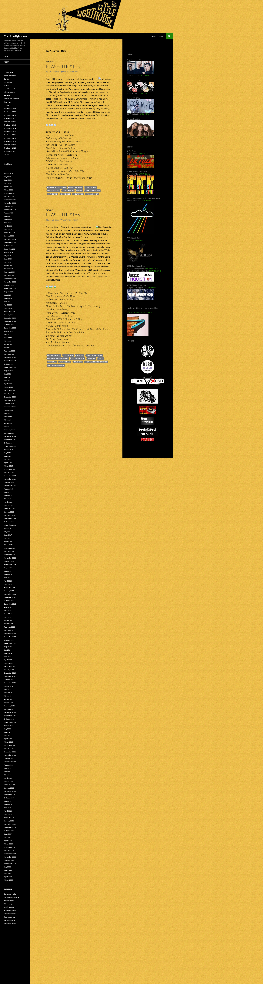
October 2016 (9, 561)
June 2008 (8, 870)
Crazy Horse (91, 187)
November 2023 (10, 282)
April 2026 (8, 187)
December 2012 (10, 712)
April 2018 (8, 502)
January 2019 (9, 472)
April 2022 (8, 344)
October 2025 (9, 206)
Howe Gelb (65, 194)
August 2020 (8, 410)
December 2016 (10, 555)
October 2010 (9, 798)
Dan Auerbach (54, 355)
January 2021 (9, 394)
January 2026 (9, 196)
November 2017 (10, 518)
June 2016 (8, 574)
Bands (6, 79)
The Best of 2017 (10, 138)
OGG (142, 75)
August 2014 (8, 647)
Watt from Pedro (10, 924)
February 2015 (9, 627)
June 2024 (8, 259)
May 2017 (7, 538)
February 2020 (9, 430)
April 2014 (8, 660)
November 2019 (10, 440)
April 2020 (8, 423)
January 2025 (9, 236)
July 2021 (7, 374)
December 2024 (10, 239)
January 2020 (9, 433)
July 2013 (7, 689)
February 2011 (9, 785)
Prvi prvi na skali (10, 910)
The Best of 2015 (10, 131)
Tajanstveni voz (9, 917)
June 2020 (8, 417)
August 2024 (8, 252)
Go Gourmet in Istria (11, 897)
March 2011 (8, 781)
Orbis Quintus (9, 907)
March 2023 (8, 308)
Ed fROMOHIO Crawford (58, 358)
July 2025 (7, 216)
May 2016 (7, 578)
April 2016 (8, 581)
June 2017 (8, 535)
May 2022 (7, 341)
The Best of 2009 (10, 112)
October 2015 (9, 601)
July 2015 (7, 610)
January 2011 (9, 788)
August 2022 (8, 331)
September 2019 (10, 446)
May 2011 (7, 775)
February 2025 (9, 233)
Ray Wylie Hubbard (56, 365)
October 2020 (9, 403)
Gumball (52, 362)
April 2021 (8, 384)
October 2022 (9, 325)
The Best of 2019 (10, 145)
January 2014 (9, 670)
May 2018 (7, 499)
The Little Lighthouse (15, 36)
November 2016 (10, 558)
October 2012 (9, 719)
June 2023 (8, 298)
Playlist (49, 62)
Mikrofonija (8, 904)
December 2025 (10, 200)
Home (153, 36)
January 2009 (9, 850)
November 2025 (10, 203)
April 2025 (8, 226)
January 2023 (9, 315)
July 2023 (7, 295)
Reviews (7, 95)
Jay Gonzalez (64, 362)
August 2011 (8, 765)
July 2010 (7, 801)
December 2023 (10, 279)
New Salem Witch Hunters (96, 362)
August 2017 (8, 528)
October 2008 (9, 860)
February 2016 (9, 587)
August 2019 (8, 449)
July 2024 (7, 256)
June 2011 (8, 772)
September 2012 (10, 722)
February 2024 (9, 272)
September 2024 (10, 249)
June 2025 (8, 219)
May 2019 (7, 459)
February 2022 (9, 351)
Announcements (10, 76)
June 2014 (8, 653)
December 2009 (10, 824)
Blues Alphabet (9, 92)
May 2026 (7, 183)
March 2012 (8, 742)
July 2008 (7, 867)
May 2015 (7, 617)
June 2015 (8, 614)
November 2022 (10, 321)
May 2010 (7, 808)
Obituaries (8, 82)
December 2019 (10, 436)
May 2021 (7, 380)
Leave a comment (70, 72)
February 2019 (9, 469)
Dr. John (80, 355)
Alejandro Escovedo (57, 187)
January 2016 (9, 591)
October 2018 (9, 482)
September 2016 (10, 564)
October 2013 (9, 680)
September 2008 (10, 864)
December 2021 (10, 357)
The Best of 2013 (10, 125)
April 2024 (8, 265)
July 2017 (7, 532)
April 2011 (8, 778)
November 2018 (10, 479)
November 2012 (10, 716)
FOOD (79, 191)
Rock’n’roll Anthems (11, 99)
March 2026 (8, 190)
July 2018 (7, 492)
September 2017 (10, 525)
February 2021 (9, 390)
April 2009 (8, 841)
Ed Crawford (53, 191)
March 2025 (8, 229)
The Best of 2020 (10, 148)
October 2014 (9, 640)
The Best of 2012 (10, 122)
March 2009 (8, 844)
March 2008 (8, 880)
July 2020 (7, 413)
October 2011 (9, 758)
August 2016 (8, 568)
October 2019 (9, 443)
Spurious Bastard (10, 914)
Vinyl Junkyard (9, 89)
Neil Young (78, 194)
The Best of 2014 (10, 128)
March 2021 (8, 387)
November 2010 (10, 795)
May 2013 (7, 696)
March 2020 (8, 426)
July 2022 (7, 334)
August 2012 (8, 726)
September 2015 (10, 604)
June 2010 (8, 804)
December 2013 (10, 673)
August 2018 (8, 489)
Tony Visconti (92, 194)
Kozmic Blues (9, 901)
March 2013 (8, 703)
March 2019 (8, 466)
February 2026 (9, 193)
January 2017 (9, 551)
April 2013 (8, 699)
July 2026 (7, 177)
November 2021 (10, 361)
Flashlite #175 (63, 66)
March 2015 (8, 624)
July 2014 (7, 650)
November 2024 (10, 242)
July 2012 (7, 729)
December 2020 (10, 397)
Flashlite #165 (63, 214)
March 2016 (8, 584)
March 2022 (8, 348)
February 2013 (9, 706)
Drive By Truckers (94, 355)
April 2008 (8, 877)
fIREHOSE (91, 358)
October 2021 (9, 364)
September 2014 (10, 643)
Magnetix (78, 362)
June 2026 (8, 180)
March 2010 (8, 814)
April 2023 (8, 305)
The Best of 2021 (10, 151)
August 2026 (8, 173)
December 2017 (10, 515)
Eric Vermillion (78, 358)
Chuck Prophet (75, 187)
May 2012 (7, 735)
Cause (6, 155)
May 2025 (7, 223)
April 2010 (8, 811)
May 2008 (7, 873)
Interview (7, 102)
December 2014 (10, 633)
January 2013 (9, 709)
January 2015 (9, 630)
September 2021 (10, 367)
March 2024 (8, 269)
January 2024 (9, 275)
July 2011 (7, 768)
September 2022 (10, 328)
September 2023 (10, 288)
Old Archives (8, 72)
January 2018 (9, 512)
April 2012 (8, 739)
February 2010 (9, 818)
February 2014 (9, 666)
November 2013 (10, 676)
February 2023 (9, 311)
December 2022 (10, 318)
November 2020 (10, 400)
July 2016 (7, 571)
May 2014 (7, 656)
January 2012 (9, 749)
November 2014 (10, 637)
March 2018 (8, 505)
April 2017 (8, 541)
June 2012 (8, 732)
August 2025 (8, 213)
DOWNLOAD (143, 153)
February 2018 (9, 509)
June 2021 (8, 377)
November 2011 (10, 755)
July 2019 (7, 453)
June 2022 (8, 338)
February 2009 (9, 847)
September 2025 (10, 210)
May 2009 (7, 837)
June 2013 (8, 693)
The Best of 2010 (10, 115)
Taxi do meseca (9, 920)
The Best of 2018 (10, 141)
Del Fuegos (68, 355)
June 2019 (8, 456)
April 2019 (8, 463)
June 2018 (8, 495)
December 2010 (10, 791)
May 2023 (7, 302)
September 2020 (10, 407)
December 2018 (10, 476)
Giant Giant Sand (93, 191)
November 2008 (10, 857)
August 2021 (8, 371)
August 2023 (8, 292)
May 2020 (7, 420)
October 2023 (9, 285)
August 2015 (8, 607)
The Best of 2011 (10, 118)
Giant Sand (52, 194)
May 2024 (7, 262)
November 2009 (10, 827)
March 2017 (8, 545)
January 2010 (9, 821)
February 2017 (9, 548)
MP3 (147, 75)
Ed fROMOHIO (68, 191)
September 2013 (10, 683)
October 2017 (9, 522)
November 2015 (10, 597)
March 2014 (8, 663)
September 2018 (10, 486)
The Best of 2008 (10, 108)
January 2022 (9, 354)
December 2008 (10, 854)
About (161, 36)
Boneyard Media (10, 894)
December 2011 (10, 752)
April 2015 (8, 620)
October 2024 (9, 246)
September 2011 (10, 762)
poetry (6, 105)
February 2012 (9, 745)
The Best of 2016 (10, 135)
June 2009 (8, 834)
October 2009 (9, 831)
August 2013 (8, 686)
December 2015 (10, 594)
